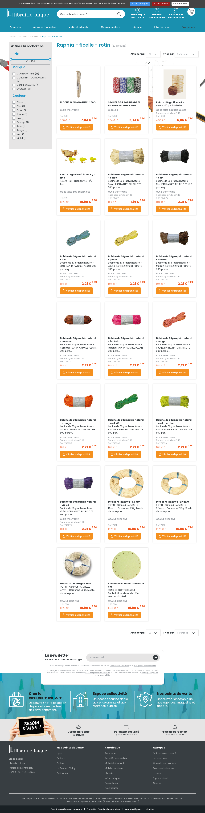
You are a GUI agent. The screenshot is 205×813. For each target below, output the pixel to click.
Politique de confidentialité (145, 666)
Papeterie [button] (15, 27)
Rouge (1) (22, 130)
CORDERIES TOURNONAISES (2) (31, 79)
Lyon (59, 753)
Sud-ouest (63, 773)
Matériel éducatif (114, 763)
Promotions (111, 783)
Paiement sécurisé (163, 768)
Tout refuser (161, 3)
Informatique (112, 778)
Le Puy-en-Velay (66, 768)
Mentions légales (133, 809)
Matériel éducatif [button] (79, 27)
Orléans (61, 758)
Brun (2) (21, 110)
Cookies (150, 809)
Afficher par (138, 54)
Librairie (109, 773)
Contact (157, 783)
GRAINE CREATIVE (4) (28, 84)
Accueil (12, 36)
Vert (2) (21, 134)
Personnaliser (180, 3)
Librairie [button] (137, 27)
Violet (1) (22, 138)
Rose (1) (21, 126)
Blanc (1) (21, 102)
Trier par (168, 54)
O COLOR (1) (24, 88)
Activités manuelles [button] (44, 27)
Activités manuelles (28, 36)
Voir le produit (78, 92)
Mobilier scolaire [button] (110, 27)
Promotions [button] (188, 27)
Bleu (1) (21, 106)
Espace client (160, 778)
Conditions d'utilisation (119, 666)
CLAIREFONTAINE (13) (28, 73)
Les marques (160, 758)
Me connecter (138, 16)
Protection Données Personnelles (103, 809)
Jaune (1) (22, 114)
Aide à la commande (164, 763)
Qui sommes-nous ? (164, 753)
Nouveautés (111, 788)
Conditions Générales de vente (66, 809)
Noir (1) (21, 118)
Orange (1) (23, 122)
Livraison (157, 773)
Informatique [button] (161, 27)
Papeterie (110, 753)
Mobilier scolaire (114, 768)
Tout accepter (140, 3)
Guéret (61, 763)
